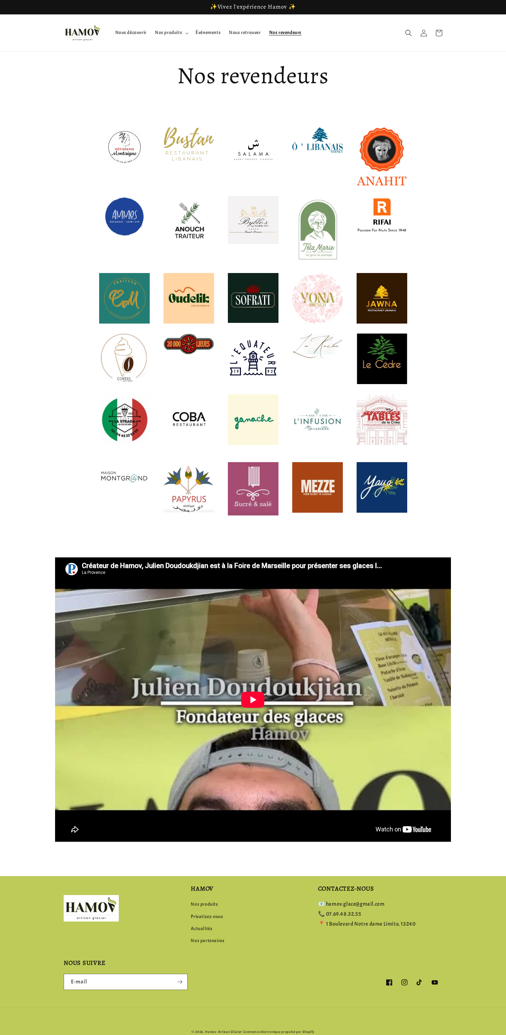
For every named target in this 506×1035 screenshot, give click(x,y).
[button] (171, 32)
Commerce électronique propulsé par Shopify (279, 1031)
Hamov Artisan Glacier (223, 1031)
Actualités (201, 928)
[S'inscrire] (179, 982)
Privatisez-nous (207, 916)
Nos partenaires (207, 941)
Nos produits (204, 904)
